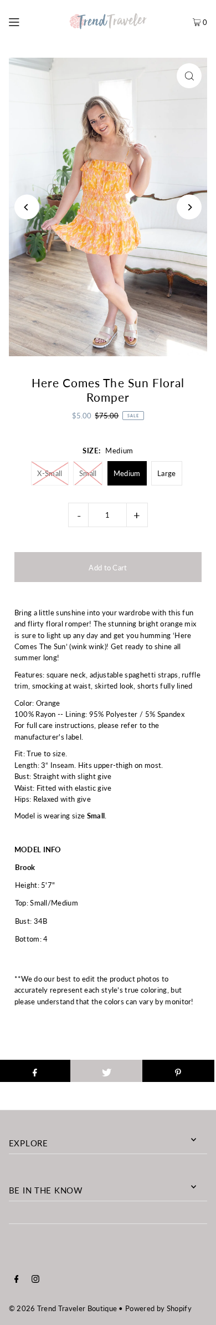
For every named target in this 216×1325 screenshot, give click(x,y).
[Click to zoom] (189, 75)
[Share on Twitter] (106, 1071)
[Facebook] (16, 1280)
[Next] (189, 207)
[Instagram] (35, 1280)
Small (88, 473)
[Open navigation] (27, 21)
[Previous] (26, 207)
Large (166, 473)
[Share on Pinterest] (178, 1071)
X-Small (49, 473)
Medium (127, 473)
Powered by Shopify (158, 1308)
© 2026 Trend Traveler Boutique (63, 1308)
